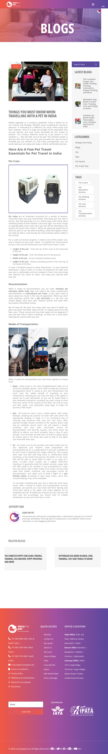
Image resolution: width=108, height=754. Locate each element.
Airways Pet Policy (83, 142)
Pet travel (22, 413)
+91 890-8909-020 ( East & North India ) (21, 641)
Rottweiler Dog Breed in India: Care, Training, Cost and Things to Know (90, 104)
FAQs (46, 660)
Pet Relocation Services (83, 189)
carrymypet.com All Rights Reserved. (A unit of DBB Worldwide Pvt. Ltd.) (48, 748)
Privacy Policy (17, 673)
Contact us (48, 639)
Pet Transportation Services (85, 213)
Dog (77, 156)
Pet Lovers (83, 182)
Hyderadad (79, 656)
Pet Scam (48, 652)
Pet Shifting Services (83, 198)
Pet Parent (80, 161)
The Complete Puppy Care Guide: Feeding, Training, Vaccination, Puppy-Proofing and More (90, 86)
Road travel (25, 386)
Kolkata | (80, 652)
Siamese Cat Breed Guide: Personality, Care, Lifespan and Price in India (89, 121)
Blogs (77, 147)
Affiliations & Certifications (23, 678)
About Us (48, 647)
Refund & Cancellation (21, 682)
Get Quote (48, 643)
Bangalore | (70, 652)
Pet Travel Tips (82, 166)
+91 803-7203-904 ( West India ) (20, 649)
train (33, 413)
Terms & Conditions (19, 669)
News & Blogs (50, 656)
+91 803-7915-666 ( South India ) (21, 658)
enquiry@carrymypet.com (22, 665)
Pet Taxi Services (82, 205)
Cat (76, 152)
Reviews (47, 634)
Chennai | (69, 656)
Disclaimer (16, 686)
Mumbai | (82, 647)
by (29, 413)
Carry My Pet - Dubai (50, 667)
